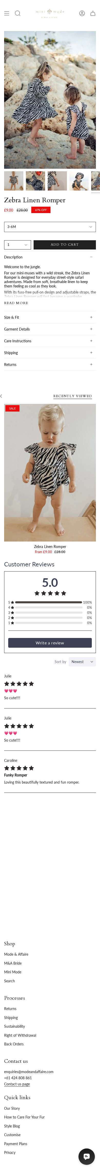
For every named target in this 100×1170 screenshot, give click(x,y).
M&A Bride (13, 963)
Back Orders (14, 1044)
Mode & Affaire (16, 954)
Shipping (11, 353)
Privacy (9, 1152)
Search (9, 981)
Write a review (50, 642)
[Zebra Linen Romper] (50, 473)
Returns (10, 364)
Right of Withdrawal (20, 1035)
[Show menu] (7, 13)
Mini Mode (12, 972)
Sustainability (14, 1026)
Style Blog (12, 1126)
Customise (12, 1135)
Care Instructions (17, 341)
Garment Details (17, 329)
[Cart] (92, 13)
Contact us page (17, 1084)
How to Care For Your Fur (24, 1117)
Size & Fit (11, 317)
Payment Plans (15, 1144)
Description (13, 257)
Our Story (12, 1108)
